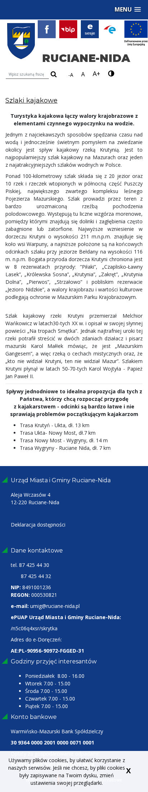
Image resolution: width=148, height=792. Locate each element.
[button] (127, 9)
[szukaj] (53, 74)
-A (70, 74)
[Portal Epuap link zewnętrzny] (113, 28)
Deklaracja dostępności (38, 524)
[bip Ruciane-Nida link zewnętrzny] (70, 28)
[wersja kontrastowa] (111, 74)
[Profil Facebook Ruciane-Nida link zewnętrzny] (48, 28)
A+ (96, 73)
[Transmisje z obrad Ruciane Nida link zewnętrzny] (91, 28)
